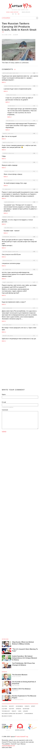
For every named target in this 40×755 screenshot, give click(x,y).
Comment (5, 410)
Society (11, 706)
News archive (26, 12)
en (18, 13)
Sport (33, 706)
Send (4, 431)
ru (16, 13)
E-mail (4, 402)
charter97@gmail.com (8, 745)
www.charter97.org (22, 736)
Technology (6, 711)
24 (3, 32)
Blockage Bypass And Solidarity (12, 713)
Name (4, 394)
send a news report (12, 12)
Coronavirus (28, 713)
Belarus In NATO (7, 716)
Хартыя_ (20, 6)
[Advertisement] (20, 366)
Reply (4, 82)
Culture (4, 708)
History (11, 708)
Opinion (4, 671)
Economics (19, 706)
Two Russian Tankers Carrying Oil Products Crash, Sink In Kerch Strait (19, 26)
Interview (5, 639)
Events (27, 706)
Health (14, 711)
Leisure (25, 711)
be (13, 13)
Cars (19, 711)
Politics (4, 706)
